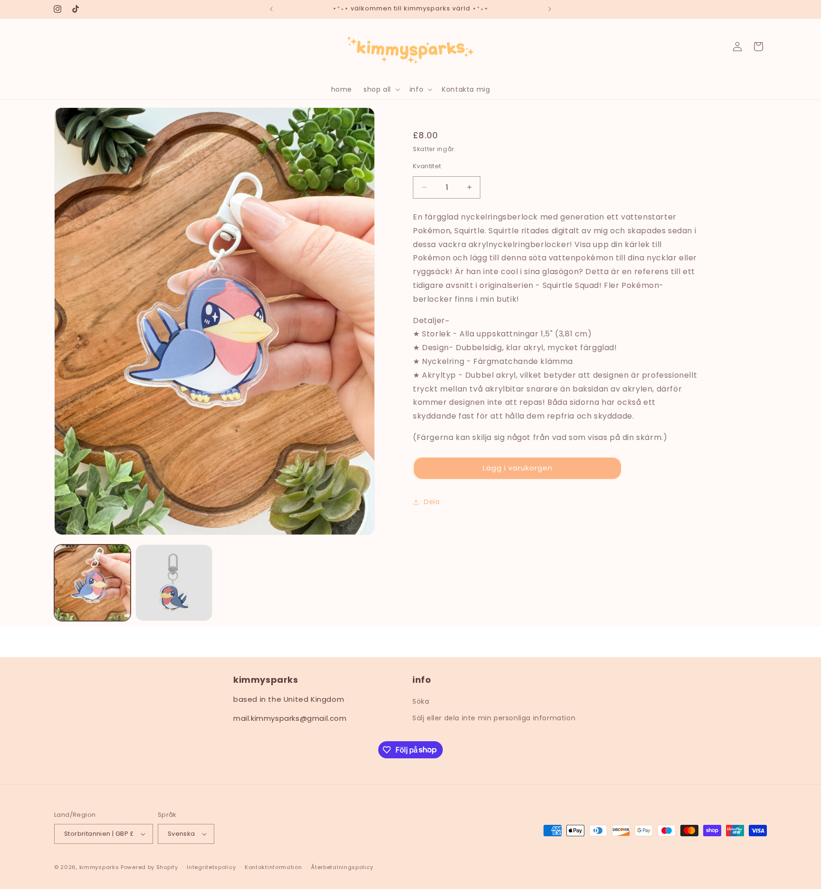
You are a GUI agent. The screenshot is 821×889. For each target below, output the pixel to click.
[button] (381, 89)
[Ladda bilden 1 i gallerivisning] (92, 583)
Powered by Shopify (149, 867)
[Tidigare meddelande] (271, 9)
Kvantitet (427, 165)
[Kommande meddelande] (549, 9)
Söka (420, 701)
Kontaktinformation (273, 867)
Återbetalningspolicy (342, 867)
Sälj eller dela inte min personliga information (493, 718)
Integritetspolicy (211, 867)
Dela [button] (431, 502)
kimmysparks (99, 867)
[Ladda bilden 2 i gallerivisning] (173, 583)
